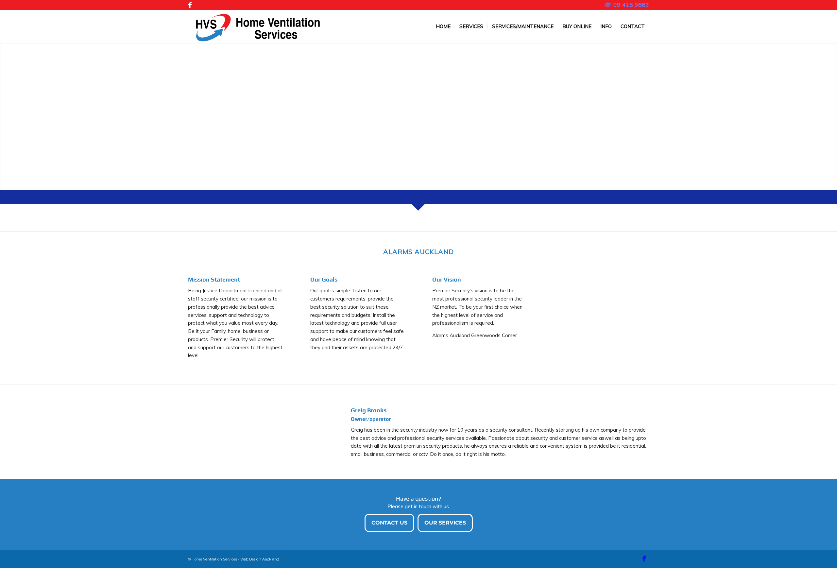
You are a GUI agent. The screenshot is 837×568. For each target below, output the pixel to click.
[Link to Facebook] (190, 5)
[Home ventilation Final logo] (255, 26)
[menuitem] (443, 26)
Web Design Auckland (259, 559)
